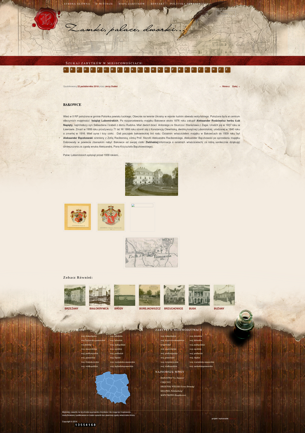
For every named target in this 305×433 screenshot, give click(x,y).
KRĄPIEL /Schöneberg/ (172, 390)
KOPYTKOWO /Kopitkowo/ (173, 395)
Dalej (236, 86)
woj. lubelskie (116, 336)
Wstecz (225, 86)
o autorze (104, 3)
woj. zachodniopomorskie (121, 366)
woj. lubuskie (116, 340)
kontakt (158, 3)
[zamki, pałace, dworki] (152, 22)
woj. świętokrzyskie (90, 361)
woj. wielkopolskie (89, 366)
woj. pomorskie (88, 357)
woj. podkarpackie (89, 353)
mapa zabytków (132, 3)
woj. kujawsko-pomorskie (93, 340)
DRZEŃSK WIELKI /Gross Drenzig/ (177, 386)
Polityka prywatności (189, 3)
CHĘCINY (166, 382)
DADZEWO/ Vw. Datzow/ (172, 377)
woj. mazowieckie (89, 348)
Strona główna (77, 3)
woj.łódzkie (86, 344)
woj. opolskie (116, 348)
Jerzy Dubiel (111, 86)
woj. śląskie (115, 357)
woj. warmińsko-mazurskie (122, 361)
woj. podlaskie (116, 353)
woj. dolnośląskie (89, 336)
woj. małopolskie (117, 344)
